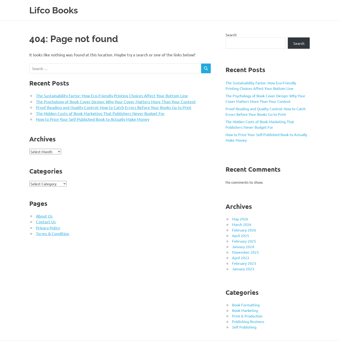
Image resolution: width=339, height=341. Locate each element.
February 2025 (244, 241)
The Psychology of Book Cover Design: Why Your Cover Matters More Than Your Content (116, 101)
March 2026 (241, 224)
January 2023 (243, 268)
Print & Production (247, 316)
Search (231, 34)
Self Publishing (244, 327)
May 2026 (240, 218)
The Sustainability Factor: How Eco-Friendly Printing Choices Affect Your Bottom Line (112, 95)
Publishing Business (248, 321)
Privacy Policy (48, 227)
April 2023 (240, 257)
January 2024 (243, 246)
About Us (44, 215)
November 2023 (245, 252)
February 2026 (244, 230)
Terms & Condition (52, 233)
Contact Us (46, 221)
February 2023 (244, 263)
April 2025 (240, 235)
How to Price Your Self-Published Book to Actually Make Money (92, 119)
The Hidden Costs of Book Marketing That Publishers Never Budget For (100, 113)
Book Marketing (245, 310)
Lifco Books (53, 10)
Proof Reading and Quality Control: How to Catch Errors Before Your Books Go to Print (113, 107)
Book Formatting (246, 304)
